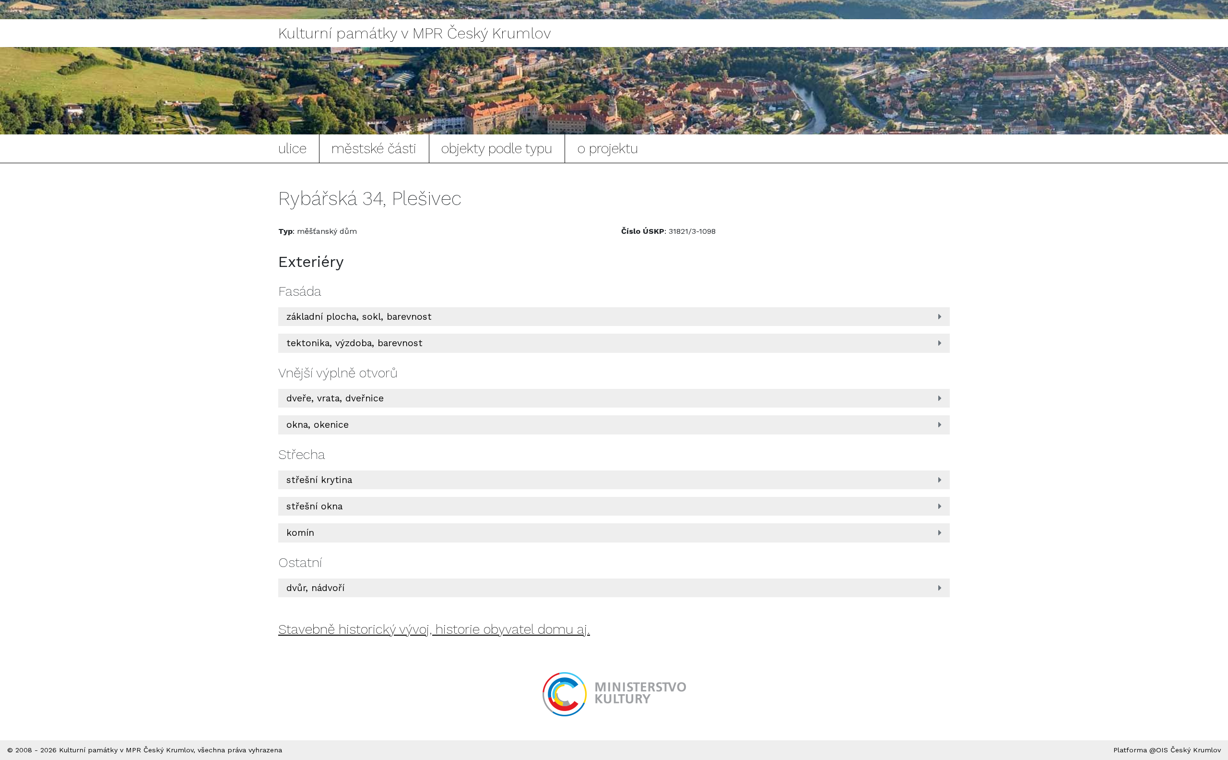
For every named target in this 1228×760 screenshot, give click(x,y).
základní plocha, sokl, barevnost (359, 316)
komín (300, 532)
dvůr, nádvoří (315, 587)
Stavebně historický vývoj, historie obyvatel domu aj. (434, 629)
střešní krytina (319, 479)
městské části (373, 148)
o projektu (608, 148)
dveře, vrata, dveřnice (335, 398)
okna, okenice (317, 424)
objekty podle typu (496, 148)
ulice (292, 148)
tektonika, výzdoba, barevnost (354, 343)
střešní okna (314, 506)
